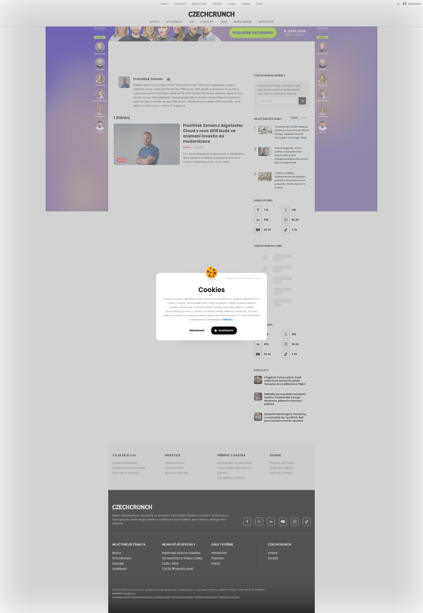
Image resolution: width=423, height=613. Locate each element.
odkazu (228, 319)
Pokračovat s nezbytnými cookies (243, 278)
